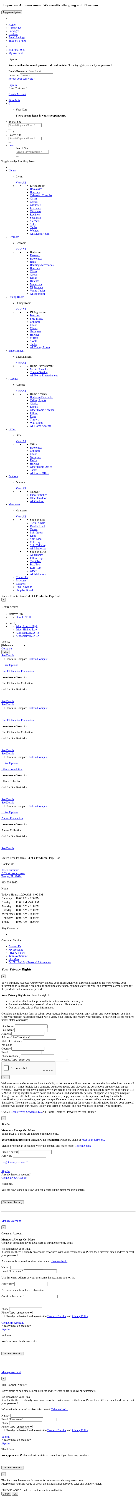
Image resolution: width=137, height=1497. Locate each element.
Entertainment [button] (16, 350)
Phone (5, 1308)
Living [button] (12, 170)
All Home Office (39, 473)
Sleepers (34, 220)
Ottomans (35, 211)
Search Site (15, 121)
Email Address (9, 1151)
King (33, 535)
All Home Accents (40, 425)
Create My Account (12, 1322)
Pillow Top (36, 558)
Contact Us (15, 946)
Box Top (35, 564)
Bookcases (36, 188)
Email (4, 1052)
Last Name (7, 1029)
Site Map (14, 959)
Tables (33, 227)
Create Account (17, 94)
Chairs (33, 198)
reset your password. (93, 1139)
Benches (35, 192)
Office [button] (12, 429)
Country (6, 1048)
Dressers (35, 255)
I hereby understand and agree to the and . (47, 1316)
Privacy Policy (17, 952)
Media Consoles (39, 369)
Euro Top (35, 567)
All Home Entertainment (44, 375)
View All (21, 182)
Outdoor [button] (13, 476)
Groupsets (35, 204)
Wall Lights (36, 422)
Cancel (6, 1493)
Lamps (34, 406)
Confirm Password (12, 1296)
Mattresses (36, 284)
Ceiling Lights (38, 400)
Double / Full (37, 526)
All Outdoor (37, 501)
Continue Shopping (12, 1202)
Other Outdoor (38, 498)
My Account (16, 949)
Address (6, 1033)
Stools (33, 340)
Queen (33, 529)
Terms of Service (18, 955)
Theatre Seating (39, 372)
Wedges (34, 230)
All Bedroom (37, 293)
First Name (7, 1026)
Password (14, 75)
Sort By (5, 641)
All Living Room (39, 233)
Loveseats (35, 208)
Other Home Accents (42, 409)
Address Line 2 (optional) (15, 1037)
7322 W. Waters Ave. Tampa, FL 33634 (13, 873)
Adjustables (36, 554)
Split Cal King (38, 545)
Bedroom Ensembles (41, 397)
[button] (9, 103)
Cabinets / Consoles (41, 195)
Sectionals (35, 217)
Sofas (33, 224)
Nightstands (36, 287)
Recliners (35, 214)
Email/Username (18, 71)
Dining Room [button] (16, 296)
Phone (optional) (10, 1056)
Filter (5, 652)
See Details (7, 701)
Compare (6, 648)
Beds (33, 261)
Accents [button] (13, 378)
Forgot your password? (22, 78)
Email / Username (12, 1271)
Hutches (34, 280)
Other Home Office (41, 466)
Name (5, 1267)
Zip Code (6, 1044)
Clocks (34, 403)
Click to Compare (38, 658)
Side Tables (36, 318)
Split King (36, 538)
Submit (5, 1436)
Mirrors (34, 337)
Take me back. (83, 1145)
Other (33, 570)
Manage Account (11, 1220)
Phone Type (8, 1312)
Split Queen (36, 532)
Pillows (34, 413)
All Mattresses (38, 548)
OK (15, 1493)
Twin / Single (37, 522)
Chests (33, 201)
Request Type (9, 1059)
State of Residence (11, 1041)
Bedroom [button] (14, 236)
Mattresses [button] (14, 504)
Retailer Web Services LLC (26, 1111)
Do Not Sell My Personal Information (30, 962)
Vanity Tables (37, 290)
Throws (34, 419)
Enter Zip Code (31, 1489)
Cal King (35, 542)
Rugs (33, 416)
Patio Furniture (38, 494)
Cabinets (35, 321)
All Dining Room (40, 347)
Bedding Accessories (42, 264)
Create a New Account (14, 1177)
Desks (33, 277)
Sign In (13, 85)
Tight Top (35, 561)
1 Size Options (9, 665)
